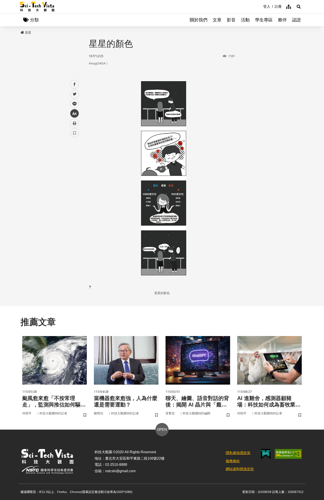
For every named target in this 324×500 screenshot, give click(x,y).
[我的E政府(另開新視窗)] (265, 454)
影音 (231, 19)
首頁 (28, 32)
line (73, 104)
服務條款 (233, 461)
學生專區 (264, 19)
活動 (245, 19)
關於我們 (198, 19)
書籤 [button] (74, 132)
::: (260, 6)
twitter (74, 94)
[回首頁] (37, 6)
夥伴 (282, 19)
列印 (74, 123)
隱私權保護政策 (238, 453)
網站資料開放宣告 (240, 469)
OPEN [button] (162, 429)
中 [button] (74, 113)
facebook (74, 84)
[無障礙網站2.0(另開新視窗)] (288, 454)
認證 (296, 19)
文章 (217, 19)
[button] (298, 6)
